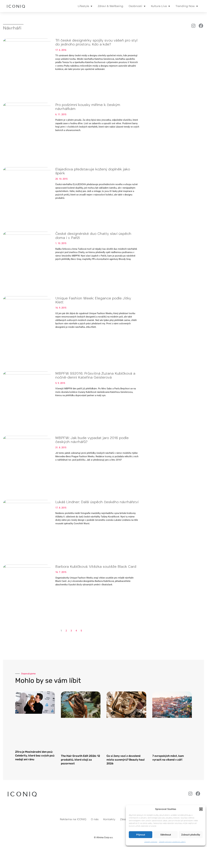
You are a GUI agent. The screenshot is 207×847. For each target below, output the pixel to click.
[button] (200, 809)
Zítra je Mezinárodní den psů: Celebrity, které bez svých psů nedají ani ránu (34, 755)
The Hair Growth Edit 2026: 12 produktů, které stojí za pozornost (80, 759)
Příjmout (140, 834)
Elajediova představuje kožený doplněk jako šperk (92, 171)
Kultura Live (159, 6)
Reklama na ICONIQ (73, 819)
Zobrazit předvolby (190, 834)
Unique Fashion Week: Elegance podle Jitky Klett (93, 300)
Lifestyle (83, 6)
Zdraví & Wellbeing (110, 6)
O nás (94, 819)
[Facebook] (201, 25)
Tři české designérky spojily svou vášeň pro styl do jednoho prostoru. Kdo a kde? (96, 42)
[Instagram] (193, 25)
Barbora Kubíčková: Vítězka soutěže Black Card (95, 566)
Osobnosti (135, 6)
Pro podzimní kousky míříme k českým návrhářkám (87, 107)
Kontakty (109, 819)
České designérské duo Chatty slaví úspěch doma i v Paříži (93, 235)
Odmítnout (165, 834)
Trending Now (185, 6)
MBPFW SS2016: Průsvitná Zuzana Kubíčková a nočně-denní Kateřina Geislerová (95, 375)
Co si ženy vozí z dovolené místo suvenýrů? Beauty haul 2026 (126, 759)
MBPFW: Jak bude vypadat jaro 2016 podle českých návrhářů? (92, 440)
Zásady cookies (150, 841)
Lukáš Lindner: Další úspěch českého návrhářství (97, 502)
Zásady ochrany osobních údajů (172, 841)
